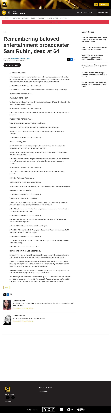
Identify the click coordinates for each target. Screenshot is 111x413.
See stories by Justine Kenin (23, 321)
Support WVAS (53, 18)
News (33, 18)
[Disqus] (55, 358)
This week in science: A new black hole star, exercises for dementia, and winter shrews (94, 39)
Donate (105, 4)
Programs (5, 18)
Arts (4, 32)
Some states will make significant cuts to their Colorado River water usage (94, 84)
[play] (4, 13)
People (41, 18)
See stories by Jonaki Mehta (23, 308)
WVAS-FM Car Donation (45, 387)
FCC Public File (43, 391)
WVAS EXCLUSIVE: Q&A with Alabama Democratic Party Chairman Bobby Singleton (92, 57)
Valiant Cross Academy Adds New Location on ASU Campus (94, 48)
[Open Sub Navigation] (10, 18)
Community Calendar (21, 18)
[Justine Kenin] (7, 319)
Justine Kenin (24, 59)
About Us (63, 18)
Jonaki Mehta (14, 59)
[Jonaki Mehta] (7, 305)
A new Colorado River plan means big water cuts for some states (94, 66)
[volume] (9, 13)
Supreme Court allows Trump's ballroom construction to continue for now (94, 74)
